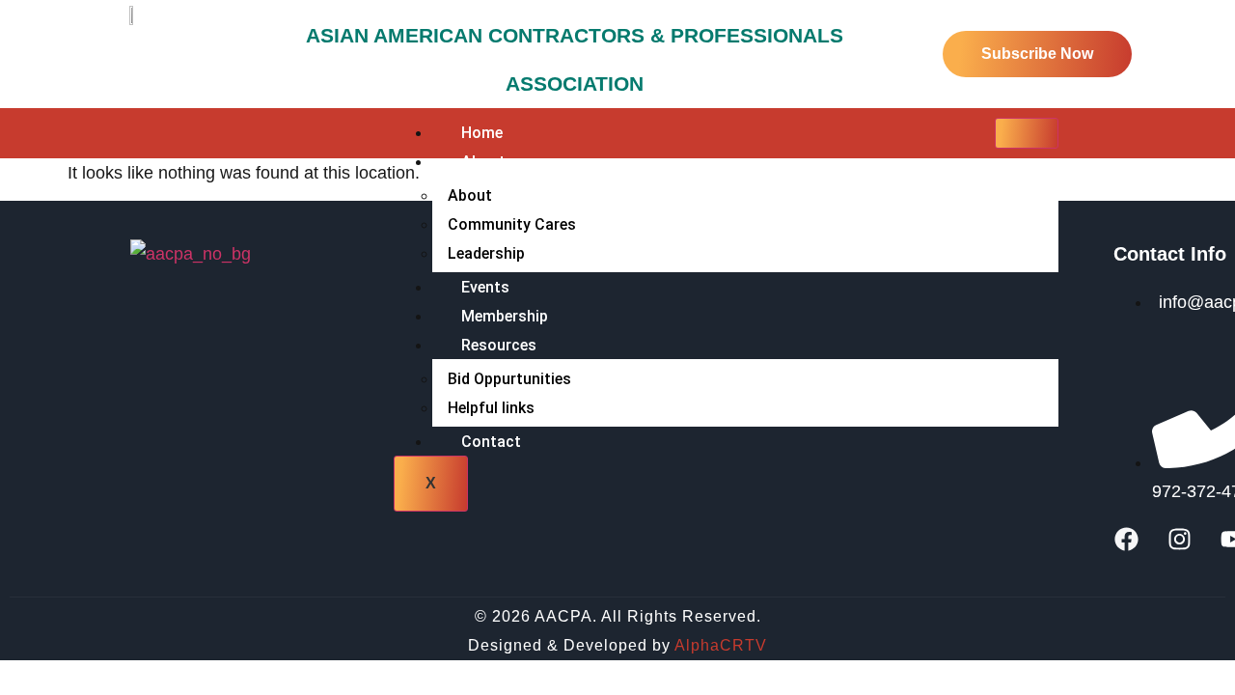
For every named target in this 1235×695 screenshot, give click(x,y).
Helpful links (491, 408)
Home (482, 133)
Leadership (486, 253)
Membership (504, 316)
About (470, 195)
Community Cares (512, 224)
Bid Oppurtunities (509, 379)
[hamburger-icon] (1026, 133)
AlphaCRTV (720, 645)
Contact (491, 441)
